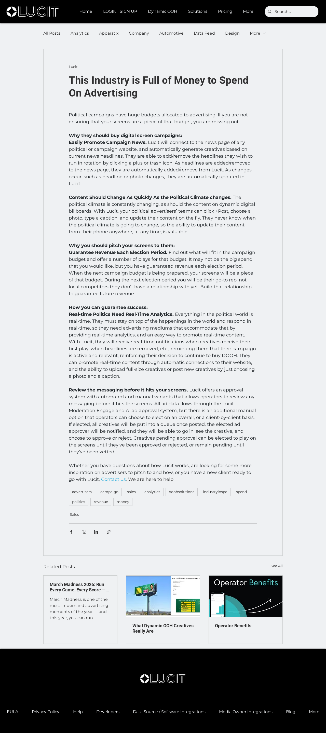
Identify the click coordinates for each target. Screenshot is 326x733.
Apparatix (109, 33)
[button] (164, 11)
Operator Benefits (233, 625)
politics (78, 501)
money (123, 501)
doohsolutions (181, 492)
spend (241, 492)
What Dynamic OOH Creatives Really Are (163, 628)
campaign (109, 492)
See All (277, 566)
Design (232, 33)
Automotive (171, 33)
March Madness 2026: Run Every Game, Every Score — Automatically (77, 587)
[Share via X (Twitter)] (83, 532)
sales (131, 492)
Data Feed (204, 33)
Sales (74, 514)
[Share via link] (108, 532)
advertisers (82, 492)
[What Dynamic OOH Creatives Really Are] (163, 596)
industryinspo (215, 492)
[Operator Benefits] (245, 596)
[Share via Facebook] (71, 532)
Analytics (80, 33)
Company (139, 33)
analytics (152, 492)
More (255, 33)
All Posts (51, 33)
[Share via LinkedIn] (96, 532)
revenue (101, 501)
